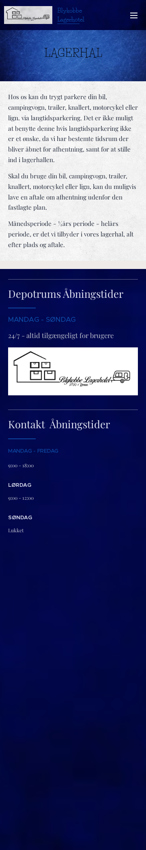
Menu (134, 15)
